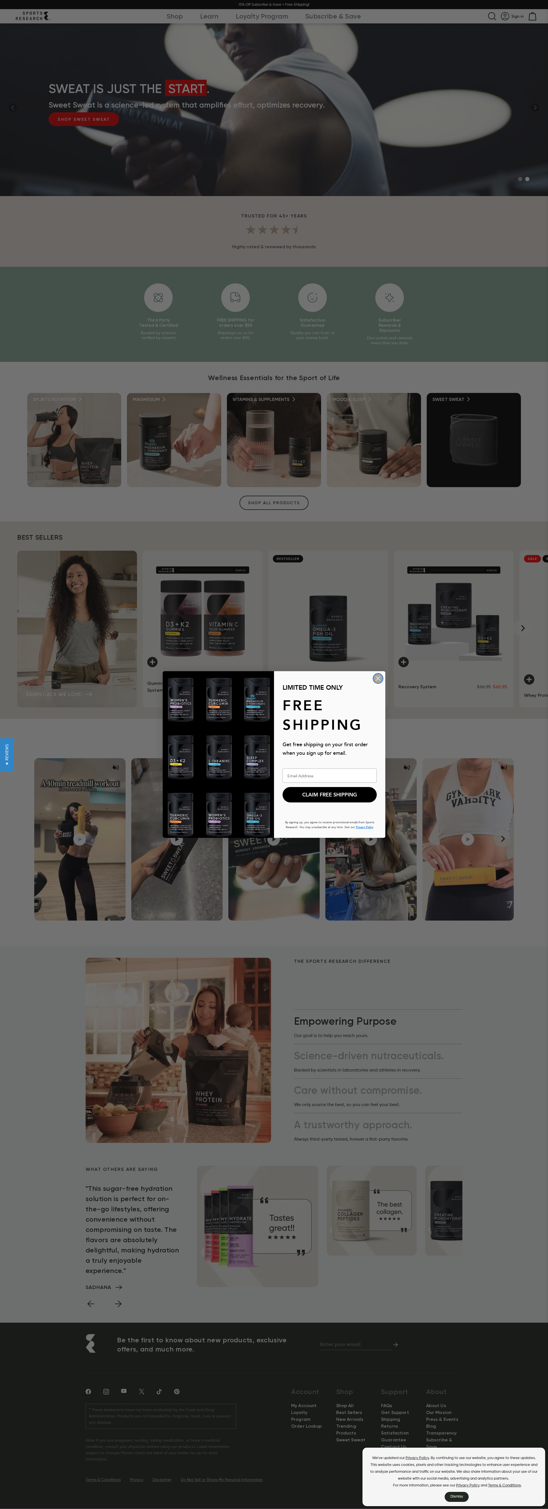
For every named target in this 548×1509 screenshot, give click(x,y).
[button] (6, 754)
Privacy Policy (417, 1458)
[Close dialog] (378, 678)
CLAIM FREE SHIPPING (329, 795)
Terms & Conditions (504, 1485)
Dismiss (456, 1496)
